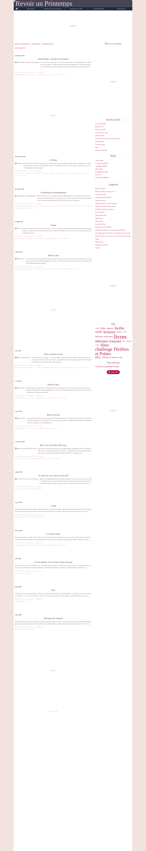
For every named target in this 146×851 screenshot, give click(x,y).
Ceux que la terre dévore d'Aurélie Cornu (107, 138)
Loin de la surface (100, 124)
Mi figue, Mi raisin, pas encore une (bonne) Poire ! (110, 230)
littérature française (108, 341)
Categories (36, 44)
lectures (109, 332)
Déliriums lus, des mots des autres (53, 8)
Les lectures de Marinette (102, 177)
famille (98, 332)
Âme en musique (100, 188)
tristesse (119, 332)
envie (125, 332)
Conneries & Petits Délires (103, 197)
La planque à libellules (101, 166)
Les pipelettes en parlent (101, 172)
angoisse (109, 328)
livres (120, 336)
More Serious (121, 8)
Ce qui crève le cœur (101, 132)
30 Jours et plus (100, 144)
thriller (119, 328)
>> (56, 711)
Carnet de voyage (100, 194)
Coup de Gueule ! (100, 200)
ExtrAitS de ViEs (99, 8)
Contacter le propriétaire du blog (107, 367)
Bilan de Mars (99, 141)
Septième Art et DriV (76, 8)
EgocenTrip (31, 8)
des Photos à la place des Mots (104, 209)
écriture (97, 328)
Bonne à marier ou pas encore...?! (105, 191)
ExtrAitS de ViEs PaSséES (103, 227)
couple (97, 345)
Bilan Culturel (99, 135)
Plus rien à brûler (100, 129)
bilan (102, 328)
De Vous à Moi (99, 212)
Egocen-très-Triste (101, 215)
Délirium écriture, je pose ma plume (106, 203)
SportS (97, 248)
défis (124, 341)
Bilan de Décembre (101, 150)
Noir (96, 147)
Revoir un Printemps (22, 44)
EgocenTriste (99, 221)
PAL (98, 357)
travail (129, 341)
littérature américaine (104, 337)
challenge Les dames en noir (112, 357)
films (105, 345)
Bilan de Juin (99, 126)
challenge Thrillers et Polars (112, 351)
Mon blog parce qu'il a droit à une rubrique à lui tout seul (112, 233)
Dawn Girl (98, 174)
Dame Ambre (98, 169)
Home (16, 8)
